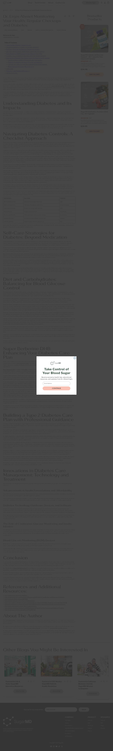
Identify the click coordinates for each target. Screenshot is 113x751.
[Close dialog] (75, 358)
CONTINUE (56, 388)
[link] (56, 363)
